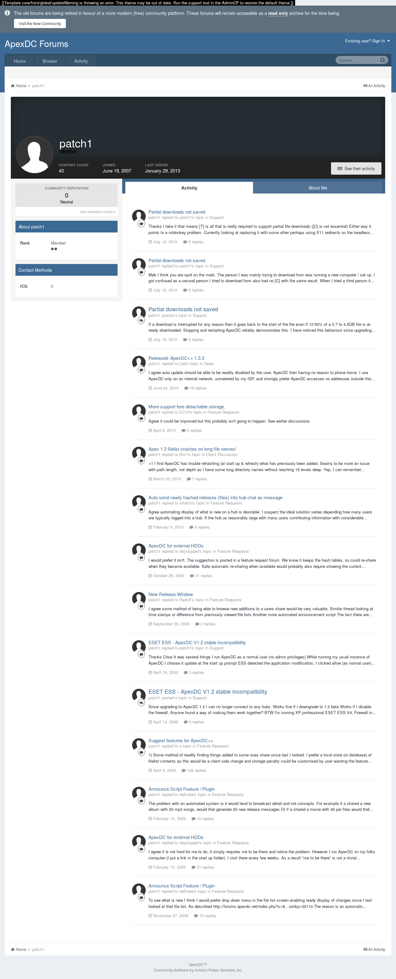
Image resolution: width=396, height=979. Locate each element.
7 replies (199, 479)
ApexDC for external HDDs (176, 545)
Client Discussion (221, 454)
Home (20, 61)
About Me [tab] (317, 188)
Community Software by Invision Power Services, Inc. (198, 970)
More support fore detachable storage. (186, 406)
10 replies (205, 818)
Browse (50, 61)
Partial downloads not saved (176, 211)
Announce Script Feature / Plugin (181, 788)
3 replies (196, 672)
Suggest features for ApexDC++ (180, 740)
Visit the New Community (40, 23)
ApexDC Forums (36, 43)
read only (278, 13)
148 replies (196, 770)
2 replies (194, 430)
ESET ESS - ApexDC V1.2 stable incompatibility (197, 642)
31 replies (203, 575)
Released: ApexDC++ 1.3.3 (176, 358)
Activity (81, 61)
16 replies (197, 388)
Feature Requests (223, 412)
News (209, 363)
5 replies (195, 242)
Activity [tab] (189, 188)
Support (217, 217)
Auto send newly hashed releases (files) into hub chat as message (215, 497)
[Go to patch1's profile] (139, 216)
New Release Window (170, 594)
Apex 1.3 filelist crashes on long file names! (192, 448)
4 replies (201, 527)
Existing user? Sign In (366, 41)
